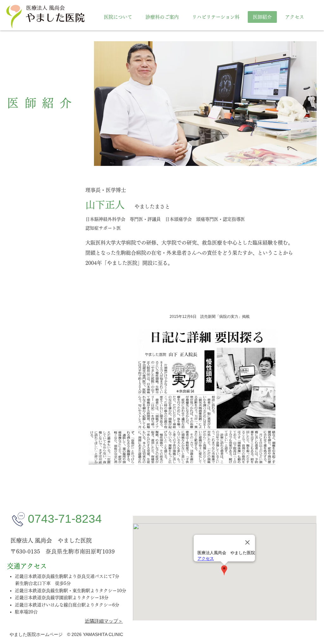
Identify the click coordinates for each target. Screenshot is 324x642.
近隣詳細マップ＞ (104, 621)
